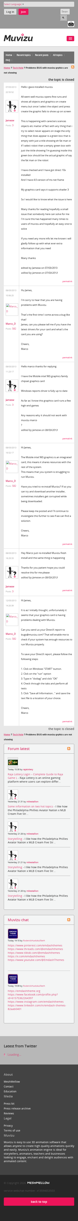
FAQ (8, 60)
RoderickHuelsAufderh (34, 940)
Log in (10, 12)
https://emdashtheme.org (24, 991)
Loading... (14, 1054)
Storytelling (15, 839)
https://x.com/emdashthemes (26, 956)
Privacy (8, 1125)
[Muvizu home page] (18, 37)
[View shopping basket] (71, 24)
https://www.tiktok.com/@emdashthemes (34, 952)
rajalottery (28, 769)
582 (14, 328)
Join (23, 12)
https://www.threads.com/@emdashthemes (35, 949)
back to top (39, 1202)
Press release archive (17, 1108)
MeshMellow (12, 1081)
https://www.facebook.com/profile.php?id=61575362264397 (33, 996)
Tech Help (18, 68)
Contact (8, 1086)
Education (10, 1091)
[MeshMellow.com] (38, 1183)
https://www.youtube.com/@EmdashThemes (36, 960)
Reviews (9, 1113)
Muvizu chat (18, 919)
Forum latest (19, 748)
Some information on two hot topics (31, 806)
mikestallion (32, 801)
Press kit (9, 1103)
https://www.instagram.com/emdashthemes (36, 1001)
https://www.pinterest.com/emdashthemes (35, 945)
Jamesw (10, 120)
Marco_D (11, 323)
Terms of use (12, 1130)
